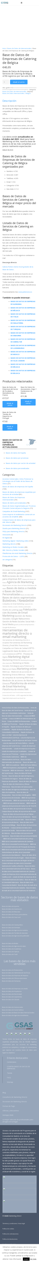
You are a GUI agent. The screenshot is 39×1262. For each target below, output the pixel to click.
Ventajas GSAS (7, 1115)
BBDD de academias (12, 765)
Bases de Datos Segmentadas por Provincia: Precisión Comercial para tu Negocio (19, 507)
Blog (4, 1092)
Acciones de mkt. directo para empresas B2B (18, 572)
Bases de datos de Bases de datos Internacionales (18, 1013)
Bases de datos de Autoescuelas (12, 1007)
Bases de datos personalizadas (17, 468)
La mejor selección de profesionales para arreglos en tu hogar (17, 1120)
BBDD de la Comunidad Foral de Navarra (15, 844)
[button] (22, 2)
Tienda (9, 1073)
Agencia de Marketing (20, 582)
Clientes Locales (13, 607)
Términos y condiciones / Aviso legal (13, 1223)
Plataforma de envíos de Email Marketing (18, 685)
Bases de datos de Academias (11, 949)
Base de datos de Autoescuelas (21, 787)
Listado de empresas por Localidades (14, 751)
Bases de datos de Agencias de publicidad (15, 936)
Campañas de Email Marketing (13, 511)
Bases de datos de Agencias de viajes (14, 946)
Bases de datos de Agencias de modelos (15, 930)
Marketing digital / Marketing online (15, 541)
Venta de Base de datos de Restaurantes (15, 708)
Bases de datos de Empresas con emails (15, 989)
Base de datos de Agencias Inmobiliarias (15, 790)
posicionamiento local (8, 692)
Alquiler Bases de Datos (9, 585)
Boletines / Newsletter (18, 600)
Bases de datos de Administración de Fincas (16, 973)
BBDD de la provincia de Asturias (14, 803)
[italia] (31, 1034)
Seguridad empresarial (9, 698)
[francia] (22, 1034)
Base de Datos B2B (24, 585)
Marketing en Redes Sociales (13, 547)
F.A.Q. (9, 1077)
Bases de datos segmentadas (19, 597)
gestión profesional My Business (24, 624)
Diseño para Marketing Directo (13, 528)
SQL (24, 698)
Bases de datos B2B (27, 595)
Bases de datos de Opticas (10, 952)
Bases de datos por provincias (17, 458)
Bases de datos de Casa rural (11, 917)
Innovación (6, 534)
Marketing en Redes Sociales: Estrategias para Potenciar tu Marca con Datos (18, 666)
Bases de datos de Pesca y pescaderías (14, 914)
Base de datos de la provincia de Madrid (23, 836)
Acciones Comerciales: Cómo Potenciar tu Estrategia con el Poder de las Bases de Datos (17, 481)
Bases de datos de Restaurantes (12, 970)
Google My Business (9, 627)
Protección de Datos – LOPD (13, 556)
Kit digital (5, 538)
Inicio (4, 48)
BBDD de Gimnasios (17, 770)
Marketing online (27, 668)
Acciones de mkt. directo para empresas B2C (17, 577)
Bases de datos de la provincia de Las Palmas (18, 814)
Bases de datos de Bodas (10, 943)
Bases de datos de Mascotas (11, 912)
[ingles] (13, 1034)
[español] (8, 1034)
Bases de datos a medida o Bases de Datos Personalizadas (19, 591)
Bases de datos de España (16, 453)
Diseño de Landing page (12, 610)
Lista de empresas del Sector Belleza (15, 743)
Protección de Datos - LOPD (11, 695)
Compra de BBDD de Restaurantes (18, 721)
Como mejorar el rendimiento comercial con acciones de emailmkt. (18, 515)
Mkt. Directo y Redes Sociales (13, 550)
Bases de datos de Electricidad (12, 994)
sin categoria (7, 559)
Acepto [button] (26, 1259)
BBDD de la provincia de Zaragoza (25, 800)
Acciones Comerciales (11, 570)
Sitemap (10, 1082)
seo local (20, 698)
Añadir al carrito (19, 82)
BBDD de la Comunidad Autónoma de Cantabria (17, 841)
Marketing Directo (11, 660)
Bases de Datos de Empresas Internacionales (13, 498)
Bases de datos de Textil (9, 954)
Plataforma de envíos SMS (15, 689)
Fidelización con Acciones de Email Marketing (19, 612)
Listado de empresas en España (25, 749)
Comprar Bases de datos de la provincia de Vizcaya (19, 811)
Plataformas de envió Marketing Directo (17, 553)
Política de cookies (8, 1229)
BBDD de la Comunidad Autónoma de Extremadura (18, 850)
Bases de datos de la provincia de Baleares (16, 817)
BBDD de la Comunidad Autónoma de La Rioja (18, 839)
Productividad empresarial (23, 692)
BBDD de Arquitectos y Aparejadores (15, 768)
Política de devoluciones (9, 1239)
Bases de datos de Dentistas (11, 928)
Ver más (33, 1259)
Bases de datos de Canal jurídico (12, 925)
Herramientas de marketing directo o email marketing (17, 633)
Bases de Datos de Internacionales (19, 48)
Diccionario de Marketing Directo (14, 525)
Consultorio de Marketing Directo (14, 1097)
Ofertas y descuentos (10, 1110)
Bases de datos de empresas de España (17, 486)
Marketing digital (18, 657)
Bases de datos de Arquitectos (12, 991)
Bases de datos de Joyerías (10, 906)
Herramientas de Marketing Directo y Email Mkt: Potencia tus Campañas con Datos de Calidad (17, 645)
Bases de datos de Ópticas (28, 781)
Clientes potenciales (24, 607)
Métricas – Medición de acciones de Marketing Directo (19, 680)
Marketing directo (9, 544)
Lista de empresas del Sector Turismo (24, 740)
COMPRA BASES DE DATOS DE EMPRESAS (18, 1067)
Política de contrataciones (10, 1234)
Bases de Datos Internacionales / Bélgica (16, 93)
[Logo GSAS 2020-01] (4, 2)
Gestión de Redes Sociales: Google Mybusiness (17, 617)
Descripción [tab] (9, 101)
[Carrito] (36, 2)
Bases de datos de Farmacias (11, 981)
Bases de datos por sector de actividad (20, 463)
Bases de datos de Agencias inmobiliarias (15, 1015)
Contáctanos (11, 1062)
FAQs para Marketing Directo (13, 531)
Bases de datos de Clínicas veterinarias (14, 978)
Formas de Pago (8, 1106)
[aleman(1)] (26, 1034)
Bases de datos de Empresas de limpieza (15, 975)
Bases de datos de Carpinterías (12, 997)
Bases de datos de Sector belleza (13, 1010)
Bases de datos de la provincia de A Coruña (17, 809)
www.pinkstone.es (25, 292)
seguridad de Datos (26, 695)
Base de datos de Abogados (21, 795)
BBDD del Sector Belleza (29, 765)
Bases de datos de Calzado (10, 999)
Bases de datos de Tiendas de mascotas (15, 933)
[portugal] (17, 1034)
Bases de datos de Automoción (12, 909)
